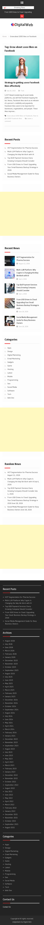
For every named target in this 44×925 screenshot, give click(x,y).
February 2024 (11, 732)
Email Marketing (13, 358)
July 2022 (8, 791)
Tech (22, 91)
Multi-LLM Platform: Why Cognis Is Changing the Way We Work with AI (27, 273)
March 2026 (9, 651)
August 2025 (10, 673)
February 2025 (11, 693)
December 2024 (11, 700)
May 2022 (9, 798)
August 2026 (10, 641)
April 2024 (9, 726)
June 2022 (9, 795)
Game (9, 366)
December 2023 (11, 739)
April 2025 (9, 687)
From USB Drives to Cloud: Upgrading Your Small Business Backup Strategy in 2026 (22, 167)
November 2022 (11, 778)
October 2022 (10, 782)
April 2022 (9, 801)
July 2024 (9, 716)
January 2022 (10, 811)
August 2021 (10, 827)
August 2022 (10, 788)
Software (10, 390)
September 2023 (11, 746)
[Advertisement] (22, 214)
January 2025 (10, 696)
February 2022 (11, 808)
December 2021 (11, 814)
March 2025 (9, 690)
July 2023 (8, 752)
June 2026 (9, 647)
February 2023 (11, 768)
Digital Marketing (14, 355)
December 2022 (11, 775)
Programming (12, 380)
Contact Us (7, 907)
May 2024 (9, 723)
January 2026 (10, 657)
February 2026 (11, 654)
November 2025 (11, 664)
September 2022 (11, 785)
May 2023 (9, 759)
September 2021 (11, 824)
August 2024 (10, 713)
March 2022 (9, 804)
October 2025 (10, 667)
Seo (8, 383)
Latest (9, 373)
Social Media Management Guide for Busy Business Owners (26, 320)
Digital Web (27, 922)
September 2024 (11, 710)
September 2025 (11, 670)
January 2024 (10, 736)
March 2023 (9, 765)
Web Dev (10, 398)
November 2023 (11, 742)
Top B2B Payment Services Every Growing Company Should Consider (26, 288)
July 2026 (9, 644)
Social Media (12, 387)
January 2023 (10, 772)
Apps (9, 348)
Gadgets (10, 362)
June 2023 (9, 755)
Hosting (10, 369)
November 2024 (11, 703)
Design (10, 351)
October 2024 (10, 706)
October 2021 (10, 821)
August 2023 (10, 749)
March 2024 (9, 729)
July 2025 (9, 677)
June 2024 (9, 719)
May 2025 (9, 683)
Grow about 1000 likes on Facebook (19, 116)
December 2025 (11, 660)
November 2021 (11, 818)
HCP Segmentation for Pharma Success (19, 12)
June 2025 (9, 680)
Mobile (10, 376)
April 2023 (9, 762)
